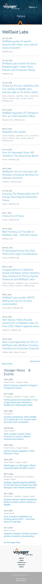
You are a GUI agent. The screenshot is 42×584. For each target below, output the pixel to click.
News (21, 567)
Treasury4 (19, 285)
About (21, 558)
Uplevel (30, 98)
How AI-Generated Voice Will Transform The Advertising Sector (20, 154)
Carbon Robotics (8, 96)
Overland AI (33, 96)
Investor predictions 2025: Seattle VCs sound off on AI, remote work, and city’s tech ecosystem (20, 419)
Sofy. (18, 98)
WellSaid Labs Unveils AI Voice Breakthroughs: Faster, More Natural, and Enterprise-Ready (19, 66)
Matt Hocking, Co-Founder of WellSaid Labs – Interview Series (19, 233)
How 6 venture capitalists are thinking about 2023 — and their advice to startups (19, 519)
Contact (21, 565)
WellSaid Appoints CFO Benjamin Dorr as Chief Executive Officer (20, 114)
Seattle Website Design (21, 578)
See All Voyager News (12, 542)
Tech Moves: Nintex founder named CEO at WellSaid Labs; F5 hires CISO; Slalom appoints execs (20, 323)
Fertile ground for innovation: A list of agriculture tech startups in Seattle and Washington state (20, 402)
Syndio (23, 98)
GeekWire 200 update (14, 131)
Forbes (4, 159)
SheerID (12, 98)
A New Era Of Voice (13, 216)
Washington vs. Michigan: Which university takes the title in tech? (20, 466)
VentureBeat (6, 307)
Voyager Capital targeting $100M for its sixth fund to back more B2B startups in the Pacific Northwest (20, 485)
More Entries (35, 361)
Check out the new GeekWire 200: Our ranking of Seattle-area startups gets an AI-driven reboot (20, 89)
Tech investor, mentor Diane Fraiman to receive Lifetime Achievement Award (17, 436)
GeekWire (19, 96)
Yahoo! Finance (20, 352)
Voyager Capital (22, 382)
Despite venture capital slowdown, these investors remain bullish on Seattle (20, 502)
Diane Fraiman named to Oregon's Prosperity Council (20, 386)
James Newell (9, 462)
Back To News (7, 363)
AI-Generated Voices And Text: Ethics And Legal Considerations (19, 252)
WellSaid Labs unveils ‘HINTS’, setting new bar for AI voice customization (18, 301)
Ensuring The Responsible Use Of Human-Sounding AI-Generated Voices (20, 197)
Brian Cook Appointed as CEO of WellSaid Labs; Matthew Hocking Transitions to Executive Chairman (20, 345)
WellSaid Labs (7, 51)
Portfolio (21, 562)
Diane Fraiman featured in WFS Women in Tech (19, 452)
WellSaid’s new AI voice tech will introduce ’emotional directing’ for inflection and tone (20, 174)
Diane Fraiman (9, 382)
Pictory (5, 98)
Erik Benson (8, 396)
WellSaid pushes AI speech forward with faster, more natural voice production (19, 44)
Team (21, 560)
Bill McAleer (8, 476)
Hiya (26, 96)
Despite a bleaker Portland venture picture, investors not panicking (20, 535)
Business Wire (7, 120)
